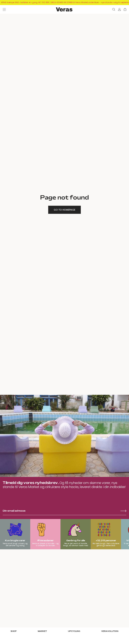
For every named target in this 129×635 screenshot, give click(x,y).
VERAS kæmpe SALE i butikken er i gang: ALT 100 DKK (25, 2)
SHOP (14, 631)
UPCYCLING (74, 631)
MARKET (42, 631)
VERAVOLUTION (109, 631)
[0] (125, 9)
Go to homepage (64, 209)
